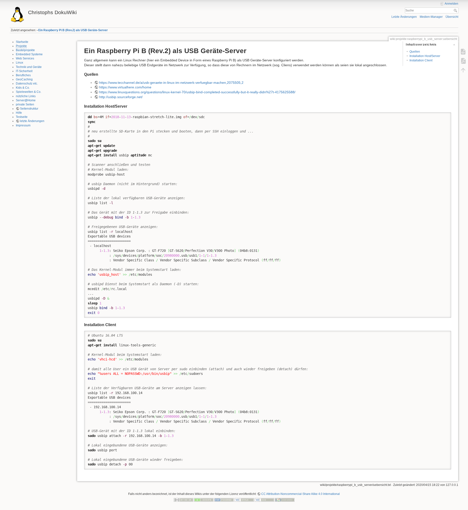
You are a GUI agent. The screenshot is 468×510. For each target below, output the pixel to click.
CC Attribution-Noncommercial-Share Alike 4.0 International (300, 494)
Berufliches (23, 75)
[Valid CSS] (264, 499)
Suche (456, 10)
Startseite (22, 42)
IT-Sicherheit (24, 71)
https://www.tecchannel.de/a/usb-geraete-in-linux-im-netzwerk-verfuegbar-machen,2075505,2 (171, 83)
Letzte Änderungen (404, 17)
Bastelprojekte (25, 50)
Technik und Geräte (29, 67)
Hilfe (19, 112)
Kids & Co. (23, 87)
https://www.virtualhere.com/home (125, 87)
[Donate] (204, 499)
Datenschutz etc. (27, 83)
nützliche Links (26, 96)
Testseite (22, 117)
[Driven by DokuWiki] (284, 499)
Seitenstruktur (29, 108)
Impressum (23, 125)
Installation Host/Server (425, 56)
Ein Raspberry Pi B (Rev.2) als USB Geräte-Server (73, 30)
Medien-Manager (431, 17)
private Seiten (25, 104)
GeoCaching (24, 79)
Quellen (415, 51)
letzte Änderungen (32, 121)
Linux (19, 62)
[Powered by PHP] (224, 499)
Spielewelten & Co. (28, 92)
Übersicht (452, 17)
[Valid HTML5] (244, 499)
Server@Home (26, 100)
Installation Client (421, 60)
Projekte (21, 46)
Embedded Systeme (29, 54)
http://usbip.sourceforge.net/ (121, 97)
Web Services (25, 58)
